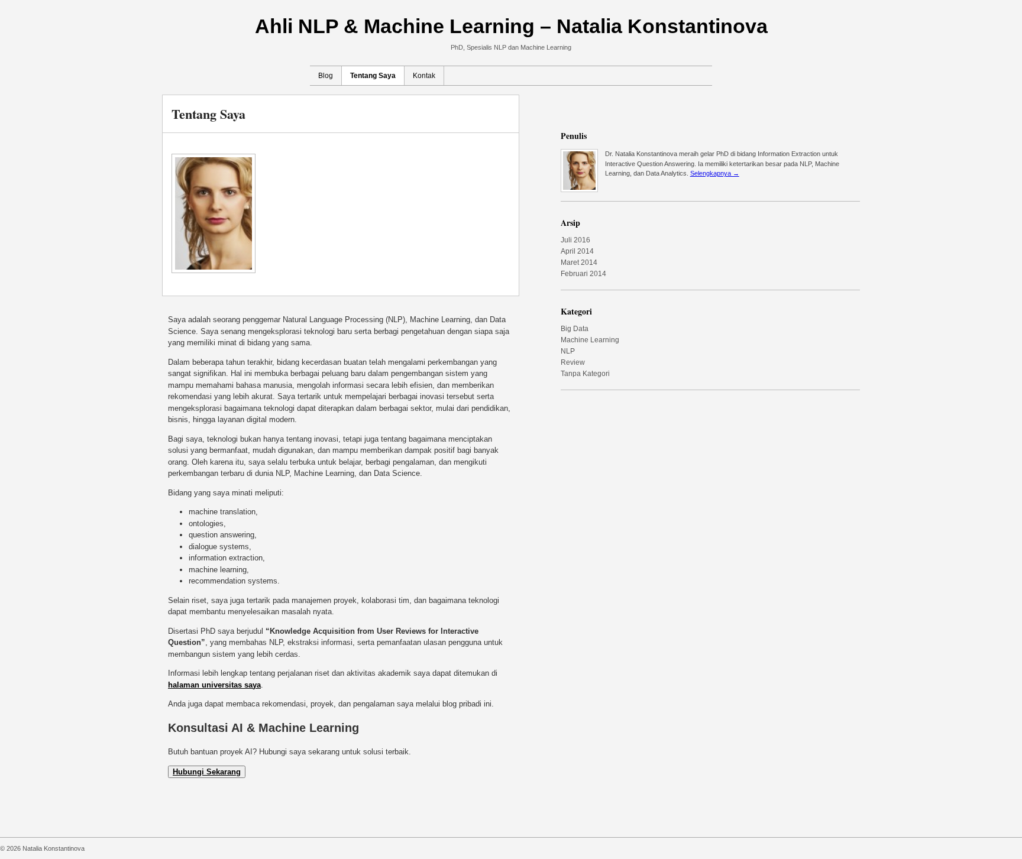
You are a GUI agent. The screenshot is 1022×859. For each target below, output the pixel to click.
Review (573, 362)
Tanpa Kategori (585, 373)
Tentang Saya (373, 76)
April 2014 (577, 251)
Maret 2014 (579, 262)
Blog (325, 76)
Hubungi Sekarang (207, 771)
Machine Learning (590, 340)
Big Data (574, 329)
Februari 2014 (583, 274)
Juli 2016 (575, 240)
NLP (568, 351)
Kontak (424, 76)
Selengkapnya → (714, 173)
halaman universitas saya (214, 684)
